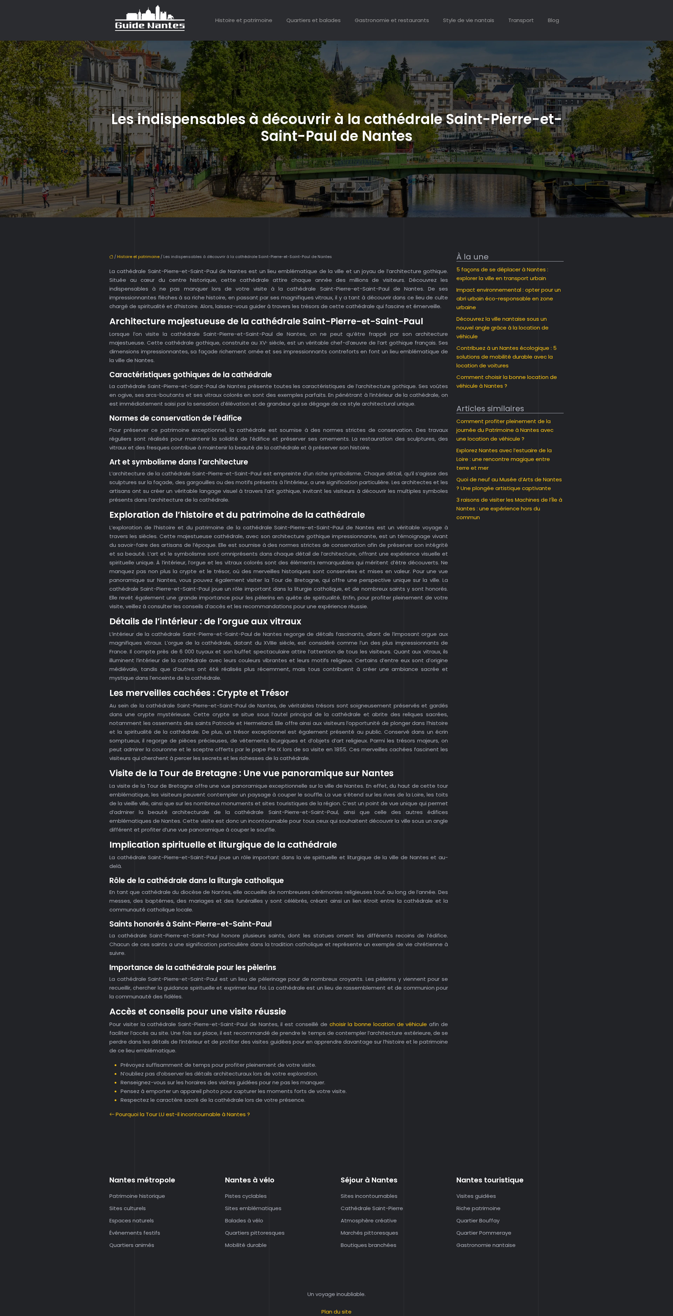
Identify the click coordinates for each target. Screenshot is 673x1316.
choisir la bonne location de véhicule (379, 1024)
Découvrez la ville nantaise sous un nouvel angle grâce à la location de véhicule (502, 327)
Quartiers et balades (313, 20)
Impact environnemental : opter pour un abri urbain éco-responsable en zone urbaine (508, 298)
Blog (553, 20)
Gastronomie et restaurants (392, 20)
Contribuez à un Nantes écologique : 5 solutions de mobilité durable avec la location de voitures (506, 356)
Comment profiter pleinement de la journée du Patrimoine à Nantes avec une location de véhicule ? (504, 430)
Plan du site (336, 1311)
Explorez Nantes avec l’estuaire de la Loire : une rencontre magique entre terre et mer (504, 459)
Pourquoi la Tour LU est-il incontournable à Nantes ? (183, 1114)
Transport (521, 20)
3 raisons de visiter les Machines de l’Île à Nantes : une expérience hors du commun (509, 508)
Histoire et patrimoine (243, 20)
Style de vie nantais (468, 20)
